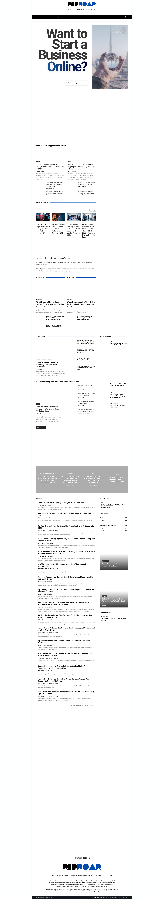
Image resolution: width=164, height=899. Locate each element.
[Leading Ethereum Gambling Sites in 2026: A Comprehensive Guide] (40, 319)
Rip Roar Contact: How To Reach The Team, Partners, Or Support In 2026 (58, 229)
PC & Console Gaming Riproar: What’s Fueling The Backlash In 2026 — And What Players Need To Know (88, 231)
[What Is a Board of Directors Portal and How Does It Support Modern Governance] (72, 193)
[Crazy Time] (64, 812)
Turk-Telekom (104, 616)
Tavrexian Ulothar (53, 530)
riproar (45, 264)
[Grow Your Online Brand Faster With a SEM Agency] (71, 359)
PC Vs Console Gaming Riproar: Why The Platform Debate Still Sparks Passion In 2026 (73, 230)
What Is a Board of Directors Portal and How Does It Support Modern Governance (86, 193)
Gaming (104, 596)
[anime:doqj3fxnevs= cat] (50, 102)
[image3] (82, 102)
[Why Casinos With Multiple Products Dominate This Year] (116, 479)
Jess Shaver (50, 543)
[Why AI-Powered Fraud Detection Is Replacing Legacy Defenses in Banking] (40, 193)
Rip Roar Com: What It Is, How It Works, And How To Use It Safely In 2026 (113, 601)
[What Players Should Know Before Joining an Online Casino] (50, 289)
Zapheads (79, 889)
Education (105, 561)
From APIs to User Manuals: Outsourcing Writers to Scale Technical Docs (47, 409)
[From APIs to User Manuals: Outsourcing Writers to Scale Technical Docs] (50, 395)
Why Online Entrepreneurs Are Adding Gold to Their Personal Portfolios (85, 318)
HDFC (111, 341)
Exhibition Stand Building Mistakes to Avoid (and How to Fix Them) (85, 350)
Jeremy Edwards (40, 306)
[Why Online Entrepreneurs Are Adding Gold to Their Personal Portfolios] (71, 319)
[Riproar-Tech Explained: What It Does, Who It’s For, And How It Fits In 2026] (50, 155)
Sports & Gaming (114, 403)
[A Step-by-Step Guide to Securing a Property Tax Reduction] (50, 348)
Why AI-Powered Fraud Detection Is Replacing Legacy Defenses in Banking (55, 193)
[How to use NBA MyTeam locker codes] (104, 405)
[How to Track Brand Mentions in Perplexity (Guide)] (72, 404)
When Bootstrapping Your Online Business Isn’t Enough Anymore (81, 303)
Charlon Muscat (40, 171)
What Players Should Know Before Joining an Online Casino (50, 303)
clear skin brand (71, 881)
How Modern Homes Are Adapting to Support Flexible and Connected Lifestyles (86, 342)
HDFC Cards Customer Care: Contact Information (118, 344)
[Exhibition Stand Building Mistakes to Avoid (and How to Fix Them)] (71, 351)
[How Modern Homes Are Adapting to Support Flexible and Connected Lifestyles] (71, 342)
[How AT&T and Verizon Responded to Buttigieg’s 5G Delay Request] (104, 395)
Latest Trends (42, 505)
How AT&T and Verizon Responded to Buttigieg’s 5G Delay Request (118, 396)
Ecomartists (52, 891)
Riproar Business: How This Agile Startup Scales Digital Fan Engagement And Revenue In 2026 (62, 667)
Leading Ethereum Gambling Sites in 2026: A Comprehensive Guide (55, 318)
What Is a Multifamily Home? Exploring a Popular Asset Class (86, 367)
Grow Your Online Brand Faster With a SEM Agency (85, 359)
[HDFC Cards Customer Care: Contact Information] (104, 343)
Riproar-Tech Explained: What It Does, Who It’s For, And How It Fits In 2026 (50, 167)
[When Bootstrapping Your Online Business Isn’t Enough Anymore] (81, 289)
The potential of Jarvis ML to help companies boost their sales (118, 385)
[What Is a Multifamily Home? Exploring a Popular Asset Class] (71, 368)
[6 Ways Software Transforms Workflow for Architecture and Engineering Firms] (47, 479)
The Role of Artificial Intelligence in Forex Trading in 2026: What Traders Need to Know (86, 411)
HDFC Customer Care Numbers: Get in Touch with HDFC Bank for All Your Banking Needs (113, 506)
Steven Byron (81, 197)
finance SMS (81, 891)
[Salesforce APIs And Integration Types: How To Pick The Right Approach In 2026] (40, 185)
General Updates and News (44, 359)
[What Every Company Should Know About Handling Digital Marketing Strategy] (70, 479)
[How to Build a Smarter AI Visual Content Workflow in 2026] (72, 185)
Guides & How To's (43, 530)
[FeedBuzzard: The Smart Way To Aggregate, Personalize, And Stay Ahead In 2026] (82, 155)
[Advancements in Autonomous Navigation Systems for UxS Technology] (93, 479)
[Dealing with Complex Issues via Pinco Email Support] (72, 395)
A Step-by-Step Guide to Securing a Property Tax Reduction (47, 364)
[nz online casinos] (48, 722)
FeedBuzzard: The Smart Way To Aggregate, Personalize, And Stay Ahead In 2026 (81, 167)
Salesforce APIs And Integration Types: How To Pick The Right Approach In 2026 (54, 184)
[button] (126, 17)
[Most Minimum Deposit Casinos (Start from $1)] (40, 327)
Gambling (39, 299)
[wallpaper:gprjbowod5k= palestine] (114, 102)
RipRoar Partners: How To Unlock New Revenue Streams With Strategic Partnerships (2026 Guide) (63, 603)
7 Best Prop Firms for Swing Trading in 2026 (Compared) (61, 502)
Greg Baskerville (48, 581)
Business (69, 299)
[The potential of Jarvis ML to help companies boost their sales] (104, 384)
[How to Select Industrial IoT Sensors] (72, 387)
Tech (38, 161)
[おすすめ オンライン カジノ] (48, 711)
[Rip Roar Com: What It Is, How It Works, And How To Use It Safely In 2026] (114, 590)
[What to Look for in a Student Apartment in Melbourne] (114, 553)
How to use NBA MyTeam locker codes (117, 406)
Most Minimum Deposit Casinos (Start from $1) (53, 325)
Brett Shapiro (105, 568)
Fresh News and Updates (45, 568)
